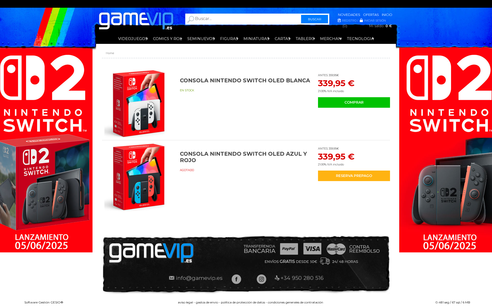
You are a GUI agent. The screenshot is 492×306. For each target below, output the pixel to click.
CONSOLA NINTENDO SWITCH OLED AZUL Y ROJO (243, 157)
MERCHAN (331, 38)
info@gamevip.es (199, 278)
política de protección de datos (243, 302)
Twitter (249, 279)
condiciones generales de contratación (295, 302)
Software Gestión (37, 302)
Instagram (261, 279)
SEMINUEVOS (201, 38)
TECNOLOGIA (360, 38)
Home (110, 53)
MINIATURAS (256, 38)
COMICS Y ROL (167, 38)
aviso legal (185, 302)
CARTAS (282, 38)
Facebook (236, 279)
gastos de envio (207, 302)
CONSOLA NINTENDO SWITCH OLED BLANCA (245, 80)
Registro (349, 20)
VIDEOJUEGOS (133, 38)
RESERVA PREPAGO (354, 175)
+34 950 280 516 (302, 278)
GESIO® (56, 302)
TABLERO (305, 38)
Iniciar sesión (375, 20)
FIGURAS (229, 38)
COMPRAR (354, 102)
